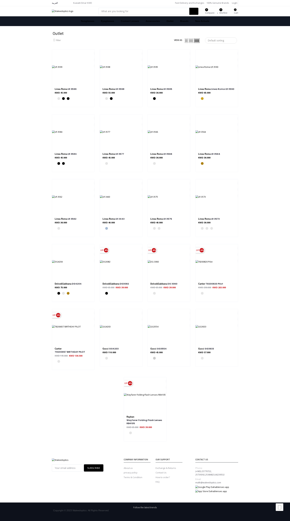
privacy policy (130, 472)
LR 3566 (167, 154)
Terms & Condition (133, 477)
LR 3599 (72, 89)
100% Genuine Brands (217, 2)
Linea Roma (61, 89)
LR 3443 (120, 218)
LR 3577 (119, 154)
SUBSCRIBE (93, 468)
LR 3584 (72, 154)
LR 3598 (119, 89)
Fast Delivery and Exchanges (189, 2)
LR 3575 (167, 218)
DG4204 (77, 283)
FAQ (158, 481)
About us (128, 468)
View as (178, 40)
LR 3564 (215, 154)
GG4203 (114, 348)
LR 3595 (167, 89)
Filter (58, 40)
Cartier (201, 284)
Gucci (106, 348)
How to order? (163, 477)
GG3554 (162, 348)
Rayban (130, 417)
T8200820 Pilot (214, 283)
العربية (55, 2)
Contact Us (161, 472)
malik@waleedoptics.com (208, 482)
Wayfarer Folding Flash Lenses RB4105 (144, 422)
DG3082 (124, 283)
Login (234, 2)
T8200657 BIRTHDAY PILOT (70, 351)
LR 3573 (215, 218)
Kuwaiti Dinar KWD (82, 2)
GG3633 (209, 348)
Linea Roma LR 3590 (222, 89)
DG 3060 (172, 283)
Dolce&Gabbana (63, 284)
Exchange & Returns (166, 468)
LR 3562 (72, 218)
